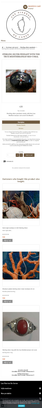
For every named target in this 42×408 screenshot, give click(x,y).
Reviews (21, 128)
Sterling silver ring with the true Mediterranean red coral (19, 350)
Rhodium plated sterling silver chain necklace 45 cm (18, 289)
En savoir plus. (35, 403)
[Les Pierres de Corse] (21, 24)
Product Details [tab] (21, 125)
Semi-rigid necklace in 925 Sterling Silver (15, 228)
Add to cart (29, 155)
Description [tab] (21, 122)
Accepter (21, 406)
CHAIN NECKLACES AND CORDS (20, 140)
